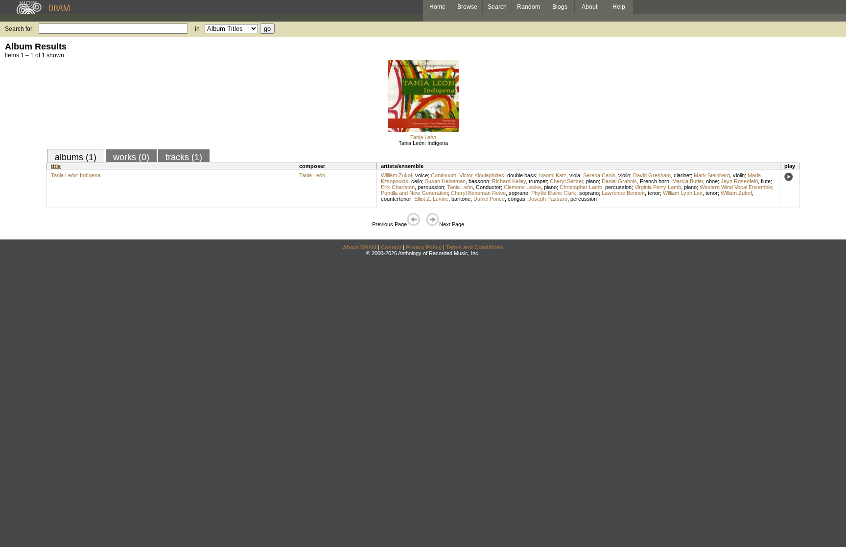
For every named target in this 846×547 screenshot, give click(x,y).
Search (497, 6)
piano (592, 181)
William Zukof (396, 175)
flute (766, 181)
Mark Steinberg (712, 175)
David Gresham (652, 175)
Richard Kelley (509, 181)
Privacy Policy (424, 247)
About (589, 6)
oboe (712, 181)
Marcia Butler (687, 181)
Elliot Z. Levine (431, 199)
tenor (654, 193)
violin (624, 175)
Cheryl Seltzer (566, 181)
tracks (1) (183, 157)
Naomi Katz (552, 175)
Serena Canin (599, 175)
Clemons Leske (522, 187)
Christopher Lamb (581, 187)
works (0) (131, 157)
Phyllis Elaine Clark (553, 193)
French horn (654, 181)
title (56, 166)
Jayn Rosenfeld (739, 181)
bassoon (479, 181)
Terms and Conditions (474, 247)
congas (516, 199)
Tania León (423, 137)
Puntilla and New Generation (414, 193)
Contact (391, 247)
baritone (460, 199)
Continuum (443, 175)
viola (574, 175)
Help (618, 6)
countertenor (396, 199)
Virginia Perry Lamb (657, 187)
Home (437, 6)
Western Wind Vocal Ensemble (736, 187)
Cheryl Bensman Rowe (478, 193)
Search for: (19, 28)
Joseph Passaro (547, 199)
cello (416, 181)
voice (421, 175)
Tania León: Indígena (423, 143)
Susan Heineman (445, 181)
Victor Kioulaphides (481, 175)
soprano (518, 193)
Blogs (559, 6)
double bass (521, 175)
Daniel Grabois (619, 181)
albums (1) (75, 157)
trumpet (538, 181)
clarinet (682, 175)
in (197, 28)
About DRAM (359, 247)
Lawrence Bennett (623, 193)
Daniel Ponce (489, 199)
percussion (431, 187)
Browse (467, 6)
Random (528, 6)
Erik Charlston (398, 187)
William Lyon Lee (683, 193)
